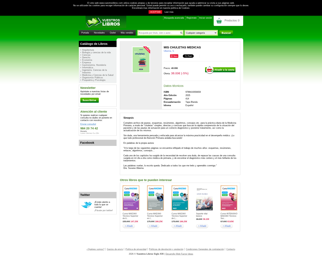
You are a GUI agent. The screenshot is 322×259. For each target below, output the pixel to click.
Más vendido (127, 32)
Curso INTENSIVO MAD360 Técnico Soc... (229, 216)
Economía (87, 60)
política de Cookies (180, 8)
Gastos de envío (115, 249)
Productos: (232, 20)
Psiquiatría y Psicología (93, 80)
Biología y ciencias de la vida (96, 52)
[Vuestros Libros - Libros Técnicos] (102, 27)
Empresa (86, 62)
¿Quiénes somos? (95, 249)
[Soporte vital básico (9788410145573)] (204, 209)
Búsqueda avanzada (174, 18)
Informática (87, 67)
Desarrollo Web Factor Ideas (179, 254)
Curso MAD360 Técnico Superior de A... (130, 216)
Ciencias (86, 55)
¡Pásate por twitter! (103, 210)
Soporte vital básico (201, 214)
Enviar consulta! (88, 124)
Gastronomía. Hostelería (94, 65)
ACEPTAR (155, 12)
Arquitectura (88, 50)
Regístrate (191, 18)
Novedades (99, 32)
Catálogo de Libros (94, 44)
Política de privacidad (135, 249)
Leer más (169, 12)
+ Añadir (129, 226)
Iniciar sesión (205, 18)
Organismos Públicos (92, 77)
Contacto (230, 249)
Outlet (113, 32)
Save (175, 56)
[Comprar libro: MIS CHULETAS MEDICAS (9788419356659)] (220, 73)
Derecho (86, 57)
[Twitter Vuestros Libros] (86, 207)
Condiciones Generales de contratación (205, 249)
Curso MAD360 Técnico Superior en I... (155, 216)
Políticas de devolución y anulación (166, 249)
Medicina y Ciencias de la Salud (97, 75)
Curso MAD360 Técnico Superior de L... (179, 216)
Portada (85, 32)
